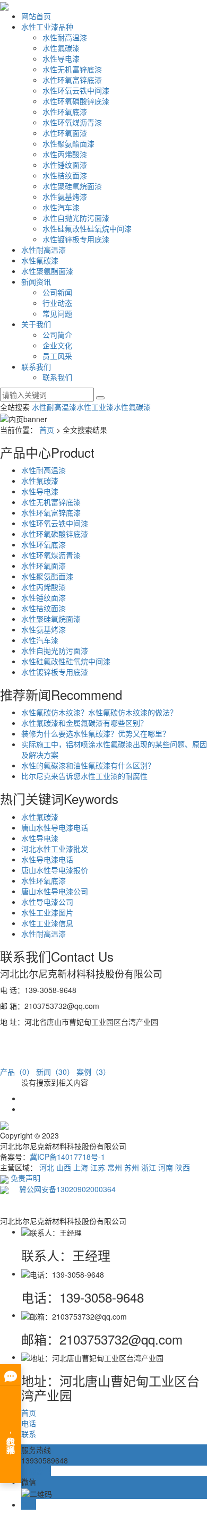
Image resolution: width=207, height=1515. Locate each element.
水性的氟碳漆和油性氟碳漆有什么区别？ (88, 765)
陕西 (182, 1167)
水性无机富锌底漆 (72, 69)
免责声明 (25, 1177)
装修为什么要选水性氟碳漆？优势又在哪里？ (95, 733)
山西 (63, 1167)
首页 (46, 429)
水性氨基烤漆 (64, 196)
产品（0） (17, 1071)
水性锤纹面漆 (64, 164)
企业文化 (57, 345)
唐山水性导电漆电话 (54, 827)
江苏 (97, 1167)
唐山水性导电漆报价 (54, 870)
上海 (80, 1167)
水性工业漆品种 (47, 26)
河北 (46, 1167)
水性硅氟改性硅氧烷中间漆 (87, 228)
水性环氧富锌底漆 (72, 79)
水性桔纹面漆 (64, 175)
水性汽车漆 (61, 207)
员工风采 (57, 355)
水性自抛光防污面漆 (75, 217)
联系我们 (36, 366)
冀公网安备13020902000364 (62, 1189)
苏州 (131, 1167)
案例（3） (93, 1071)
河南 (165, 1167)
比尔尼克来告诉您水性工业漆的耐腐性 (84, 776)
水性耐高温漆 (64, 37)
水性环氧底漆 (64, 111)
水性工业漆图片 (47, 912)
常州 (114, 1167)
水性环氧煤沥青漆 (72, 122)
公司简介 (57, 334)
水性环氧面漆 (64, 132)
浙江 (148, 1167)
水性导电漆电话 (47, 859)
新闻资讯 (36, 281)
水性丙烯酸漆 (64, 154)
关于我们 (36, 324)
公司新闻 (57, 292)
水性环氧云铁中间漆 (75, 90)
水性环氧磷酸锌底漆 (75, 101)
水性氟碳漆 (61, 47)
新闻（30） (55, 1071)
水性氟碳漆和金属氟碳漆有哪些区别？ (84, 722)
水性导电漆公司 (47, 901)
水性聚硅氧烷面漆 (72, 186)
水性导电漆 (61, 58)
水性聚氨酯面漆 (68, 143)
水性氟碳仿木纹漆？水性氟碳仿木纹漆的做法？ (99, 712)
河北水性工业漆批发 (54, 848)
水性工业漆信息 (47, 923)
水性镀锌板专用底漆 (75, 239)
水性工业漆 (95, 406)
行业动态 (57, 302)
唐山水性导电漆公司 (54, 891)
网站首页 (36, 16)
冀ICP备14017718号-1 (67, 1156)
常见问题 (57, 313)
